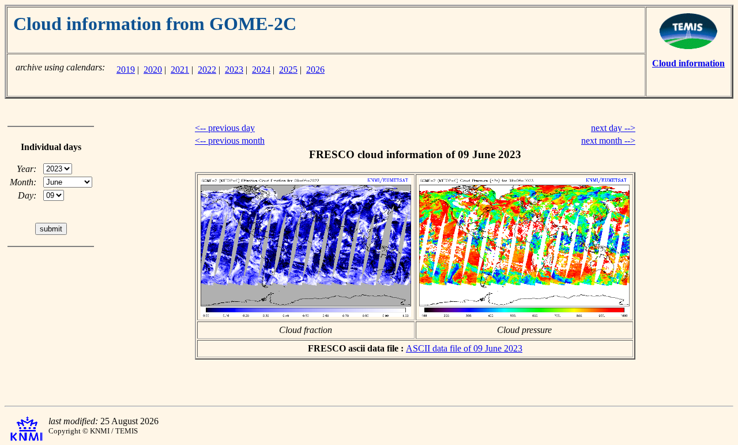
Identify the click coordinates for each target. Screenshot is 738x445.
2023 (234, 69)
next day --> (613, 128)
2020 (153, 69)
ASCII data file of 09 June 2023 (464, 348)
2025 (288, 69)
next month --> (608, 140)
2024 (261, 69)
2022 (207, 69)
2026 (315, 69)
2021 (180, 69)
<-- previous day (225, 128)
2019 (125, 69)
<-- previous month (230, 140)
